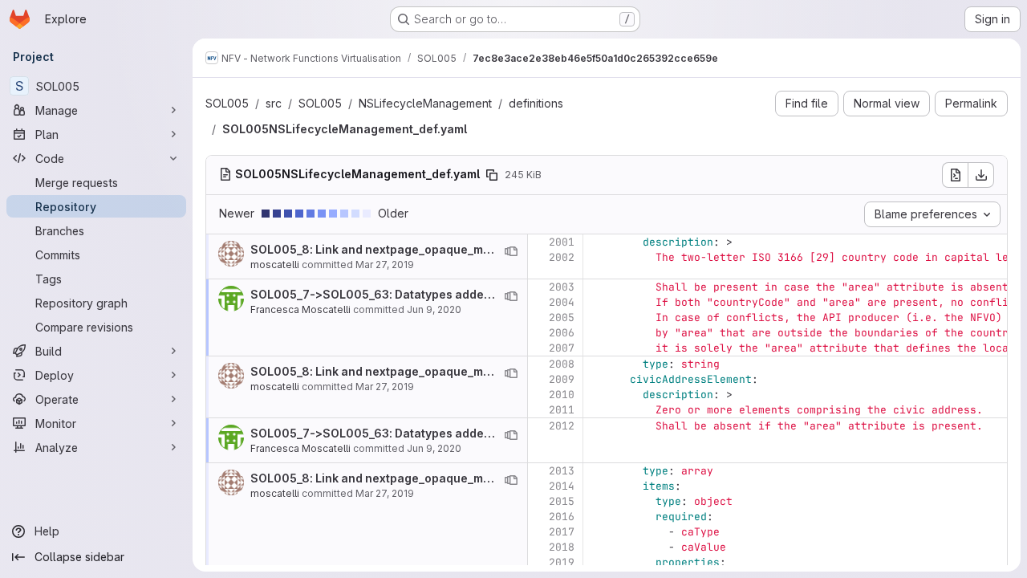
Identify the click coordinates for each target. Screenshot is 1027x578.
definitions (536, 103)
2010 (561, 394)
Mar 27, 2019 (384, 264)
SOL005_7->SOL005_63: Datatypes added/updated (396, 294)
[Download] (981, 175)
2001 (561, 242)
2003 (561, 287)
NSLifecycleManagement (425, 103)
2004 (561, 302)
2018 (561, 547)
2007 (561, 348)
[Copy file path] (491, 175)
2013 (561, 471)
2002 (561, 257)
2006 (561, 333)
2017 (561, 532)
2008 (561, 364)
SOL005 (227, 103)
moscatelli (274, 264)
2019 (561, 562)
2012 (561, 426)
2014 (561, 486)
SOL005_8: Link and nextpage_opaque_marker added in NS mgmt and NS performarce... (497, 249)
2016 (561, 516)
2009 (561, 379)
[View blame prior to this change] (511, 251)
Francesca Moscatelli (300, 309)
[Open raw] (955, 175)
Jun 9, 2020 (434, 309)
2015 (561, 501)
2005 (561, 317)
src (274, 103)
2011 (561, 410)
